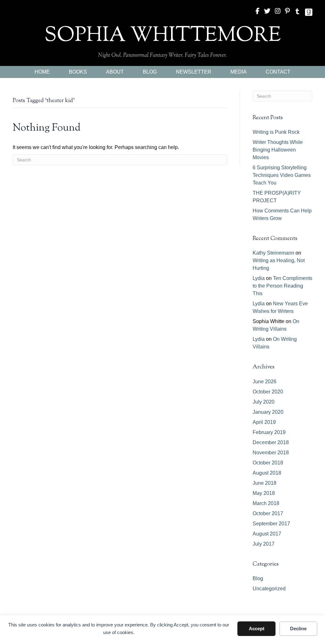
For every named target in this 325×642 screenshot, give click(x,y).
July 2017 (264, 544)
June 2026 (264, 381)
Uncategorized (269, 588)
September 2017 (271, 523)
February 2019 (269, 432)
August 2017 (267, 533)
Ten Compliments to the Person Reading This (282, 286)
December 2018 (271, 442)
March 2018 (266, 503)
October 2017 (268, 513)
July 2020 (264, 402)
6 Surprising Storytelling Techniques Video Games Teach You (282, 175)
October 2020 (268, 391)
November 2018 (271, 452)
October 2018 (268, 462)
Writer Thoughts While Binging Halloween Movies (278, 149)
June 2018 (264, 483)
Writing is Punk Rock (276, 132)
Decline (298, 628)
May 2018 (264, 493)
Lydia (259, 278)
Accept (256, 628)
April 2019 (264, 422)
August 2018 (267, 473)
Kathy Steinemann (273, 253)
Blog (258, 578)
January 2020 (268, 412)
